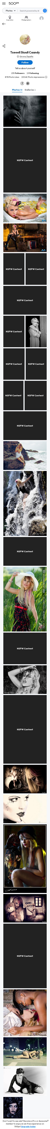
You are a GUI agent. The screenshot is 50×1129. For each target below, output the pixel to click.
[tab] (17, 89)
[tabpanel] (25, 610)
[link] (25, 111)
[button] (45, 10)
